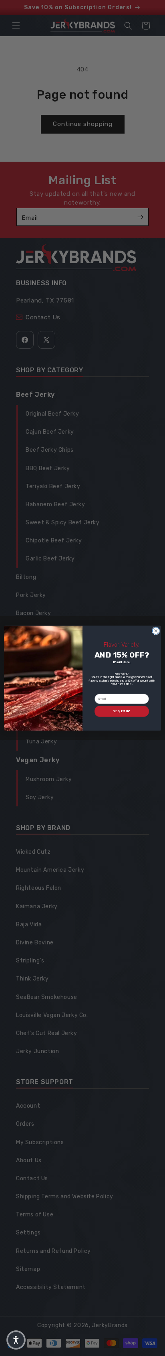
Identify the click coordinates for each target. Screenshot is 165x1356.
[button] (16, 1340)
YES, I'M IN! (121, 711)
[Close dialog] (155, 630)
